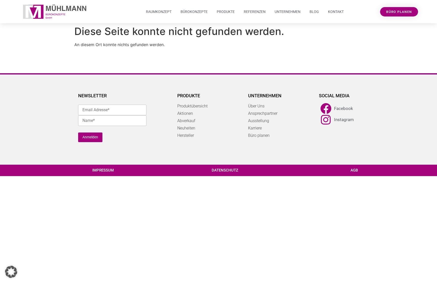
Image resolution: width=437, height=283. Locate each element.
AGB (354, 170)
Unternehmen (287, 12)
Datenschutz (225, 170)
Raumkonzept (158, 12)
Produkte (226, 12)
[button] (11, 272)
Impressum (103, 170)
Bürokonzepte (194, 12)
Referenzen (255, 12)
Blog (314, 12)
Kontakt (336, 12)
